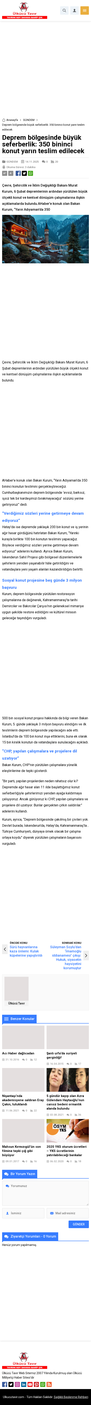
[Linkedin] (23, 1384)
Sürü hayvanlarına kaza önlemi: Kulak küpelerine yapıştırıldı (26, 951)
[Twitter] (11, 1384)
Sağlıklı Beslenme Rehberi (71, 1397)
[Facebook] (4, 1384)
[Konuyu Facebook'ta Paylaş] (18, 173)
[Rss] (49, 1384)
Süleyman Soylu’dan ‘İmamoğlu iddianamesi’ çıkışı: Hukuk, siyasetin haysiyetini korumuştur (65, 957)
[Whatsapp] (42, 1384)
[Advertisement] (45, 71)
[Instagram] (17, 1384)
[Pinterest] (36, 1384)
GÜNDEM (28, 119)
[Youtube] (30, 1384)
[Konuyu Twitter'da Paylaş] (24, 173)
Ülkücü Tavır (16, 1003)
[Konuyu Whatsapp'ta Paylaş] (30, 173)
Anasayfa (12, 119)
